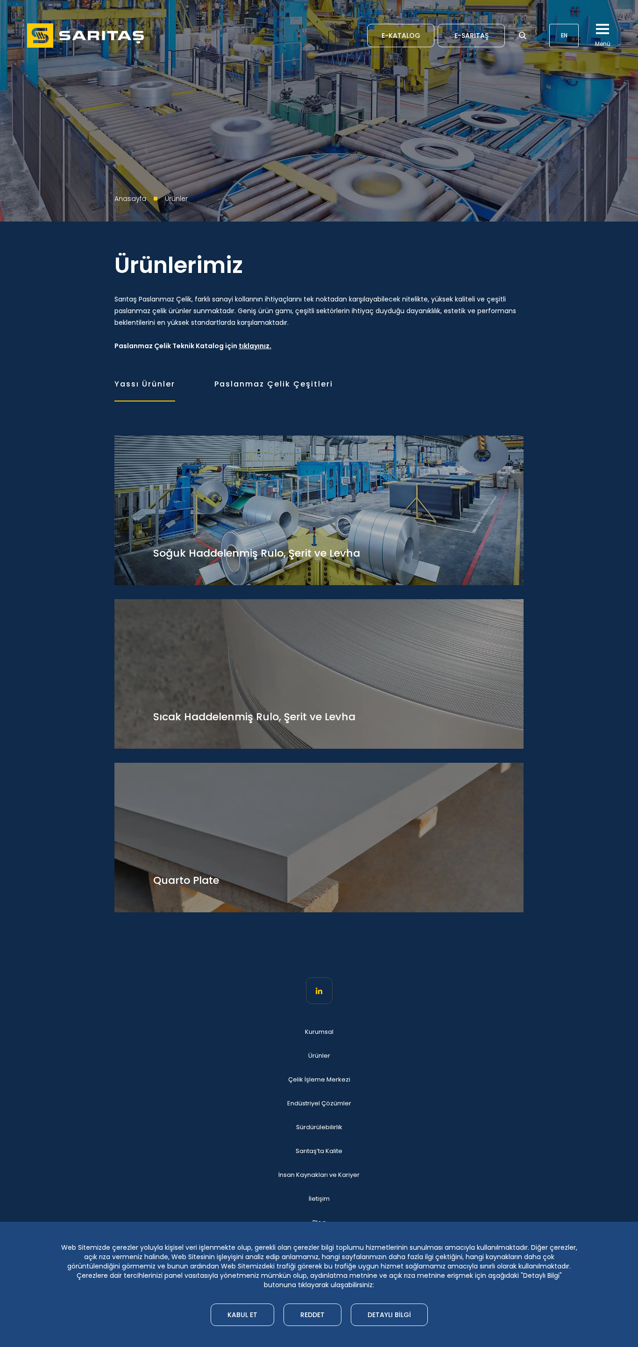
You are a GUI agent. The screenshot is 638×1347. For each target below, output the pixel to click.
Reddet (312, 1314)
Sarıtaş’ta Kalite (319, 1151)
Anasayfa (130, 198)
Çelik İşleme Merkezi (319, 1079)
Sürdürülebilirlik (319, 1127)
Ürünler (319, 1056)
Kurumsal (319, 1032)
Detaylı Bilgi (389, 1314)
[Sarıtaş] (85, 35)
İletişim (319, 1199)
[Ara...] (522, 35)
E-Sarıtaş (471, 35)
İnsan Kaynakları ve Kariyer (319, 1175)
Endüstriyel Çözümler (319, 1103)
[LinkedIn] (319, 990)
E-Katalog (401, 35)
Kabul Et (242, 1314)
